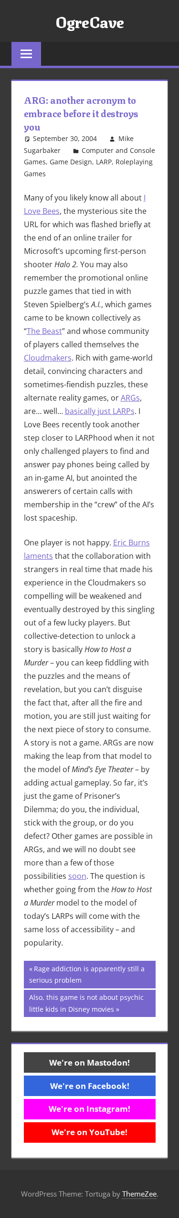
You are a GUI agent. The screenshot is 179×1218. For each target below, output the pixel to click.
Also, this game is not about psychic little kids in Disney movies (86, 1003)
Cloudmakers (48, 357)
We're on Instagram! (89, 1108)
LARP (104, 161)
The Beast (44, 331)
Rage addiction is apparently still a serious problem (87, 974)
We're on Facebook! (89, 1085)
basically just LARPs (100, 411)
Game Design (71, 161)
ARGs (130, 398)
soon (77, 876)
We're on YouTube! (89, 1132)
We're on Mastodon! (89, 1062)
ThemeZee (139, 1193)
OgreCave (89, 21)
